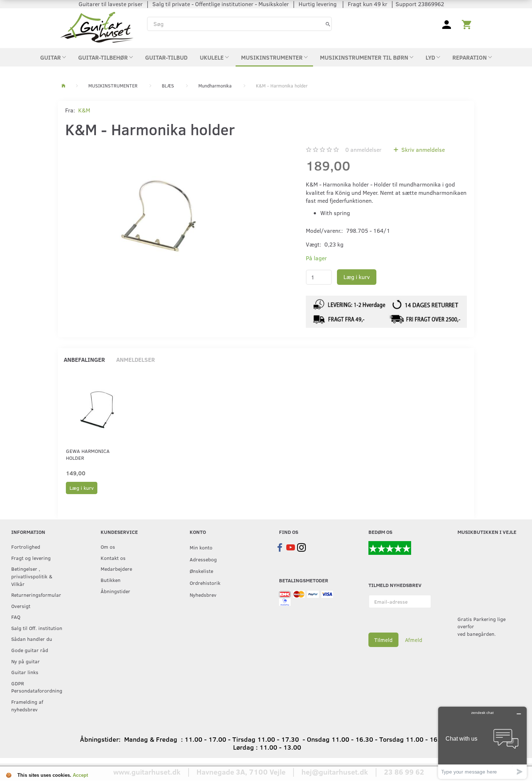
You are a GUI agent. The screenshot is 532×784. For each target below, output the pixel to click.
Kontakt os (113, 557)
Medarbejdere (116, 568)
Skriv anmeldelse (422, 149)
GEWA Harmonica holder (88, 454)
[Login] (446, 23)
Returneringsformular (36, 594)
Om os (108, 546)
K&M (84, 110)
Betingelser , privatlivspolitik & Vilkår (31, 576)
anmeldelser (363, 149)
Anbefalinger (84, 359)
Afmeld (413, 639)
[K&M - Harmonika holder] (158, 213)
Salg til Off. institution (36, 627)
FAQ (15, 616)
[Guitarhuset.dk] (97, 26)
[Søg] (328, 24)
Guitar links (24, 672)
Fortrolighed (25, 546)
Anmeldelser (135, 359)
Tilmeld (383, 639)
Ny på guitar (25, 661)
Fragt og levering (31, 557)
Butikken (111, 579)
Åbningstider (115, 591)
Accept (80, 775)
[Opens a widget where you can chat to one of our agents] (482, 742)
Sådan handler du (31, 638)
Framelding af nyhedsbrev (27, 705)
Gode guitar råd (29, 650)
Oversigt (20, 605)
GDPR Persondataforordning (36, 687)
